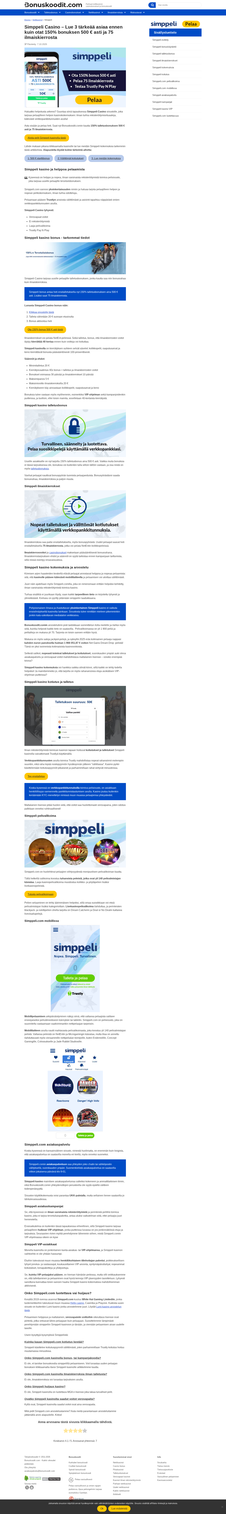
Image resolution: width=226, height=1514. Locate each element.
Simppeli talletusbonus (163, 53)
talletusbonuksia (40, 468)
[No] (222, 1506)
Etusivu (27, 20)
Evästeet (161, 1473)
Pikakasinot (118, 1469)
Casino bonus (119, 1466)
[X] (27, 1489)
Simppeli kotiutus (160, 74)
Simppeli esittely (160, 39)
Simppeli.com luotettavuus (165, 115)
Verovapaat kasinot (121, 1477)
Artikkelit (117, 1494)
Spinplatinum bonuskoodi (80, 1473)
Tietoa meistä (163, 1466)
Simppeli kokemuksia (163, 67)
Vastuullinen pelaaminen (168, 1477)
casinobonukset (57, 552)
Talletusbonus (50, 12)
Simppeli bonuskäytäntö (164, 46)
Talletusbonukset (120, 1473)
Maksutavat (136, 12)
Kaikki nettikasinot (121, 1491)
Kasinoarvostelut (164, 1480)
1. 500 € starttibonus (39, 158)
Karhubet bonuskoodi (78, 1462)
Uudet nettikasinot (121, 1487)
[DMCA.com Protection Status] (51, 1480)
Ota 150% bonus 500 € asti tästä (45, 329)
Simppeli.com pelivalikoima (166, 81)
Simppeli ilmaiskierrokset (164, 60)
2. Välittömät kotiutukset (70, 158)
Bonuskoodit (30, 12)
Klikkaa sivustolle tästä (41, 312)
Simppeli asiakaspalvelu (164, 95)
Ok (101, 1508)
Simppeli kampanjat (162, 102)
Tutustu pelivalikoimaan (41, 894)
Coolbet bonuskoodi (77, 1466)
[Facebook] (32, 1489)
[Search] (152, 5)
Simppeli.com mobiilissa (164, 88)
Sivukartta (161, 1462)
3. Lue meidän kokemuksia (106, 158)
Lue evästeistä (119, 1508)
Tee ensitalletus (36, 776)
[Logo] (53, 4)
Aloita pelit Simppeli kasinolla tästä (47, 138)
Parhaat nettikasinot (122, 1484)
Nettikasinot (94, 12)
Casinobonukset (73, 12)
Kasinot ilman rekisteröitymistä (127, 1480)
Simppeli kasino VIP (162, 109)
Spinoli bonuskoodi (77, 1469)
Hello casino (77, 1303)
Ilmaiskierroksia (115, 12)
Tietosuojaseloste (165, 1469)
